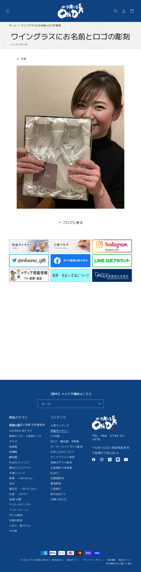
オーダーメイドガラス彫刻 (66, 446)
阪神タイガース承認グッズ (25, 436)
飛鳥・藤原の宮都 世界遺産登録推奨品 (27, 425)
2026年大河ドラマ (20, 430)
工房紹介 (55, 488)
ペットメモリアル (20, 504)
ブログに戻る (73, 222)
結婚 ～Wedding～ (21, 478)
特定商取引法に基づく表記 (119, 563)
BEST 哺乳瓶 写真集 (64, 441)
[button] (8, 11)
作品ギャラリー (59, 430)
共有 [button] (23, 59)
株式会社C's (58, 494)
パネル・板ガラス (20, 525)
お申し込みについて (62, 452)
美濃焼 (13, 452)
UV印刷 (55, 436)
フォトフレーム (18, 509)
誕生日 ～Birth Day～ (23, 488)
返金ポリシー (73, 559)
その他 (13, 531)
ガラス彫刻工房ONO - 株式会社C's (47, 559)
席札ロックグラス (20, 467)
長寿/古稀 (15, 499)
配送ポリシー (125, 559)
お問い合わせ (58, 499)
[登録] (99, 403)
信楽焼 (13, 446)
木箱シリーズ (17, 473)
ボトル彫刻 (16, 515)
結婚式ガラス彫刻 (61, 462)
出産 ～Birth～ (19, 494)
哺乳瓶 (13, 457)
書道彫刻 (55, 483)
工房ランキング (59, 426)
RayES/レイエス (19, 462)
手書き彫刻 (16, 520)
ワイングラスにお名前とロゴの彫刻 (41, 25)
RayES (54, 473)
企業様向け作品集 (61, 467)
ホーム (13, 25)
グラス (13, 441)
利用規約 (111, 559)
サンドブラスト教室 (62, 457)
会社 (12, 483)
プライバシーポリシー (93, 559)
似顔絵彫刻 (57, 478)
